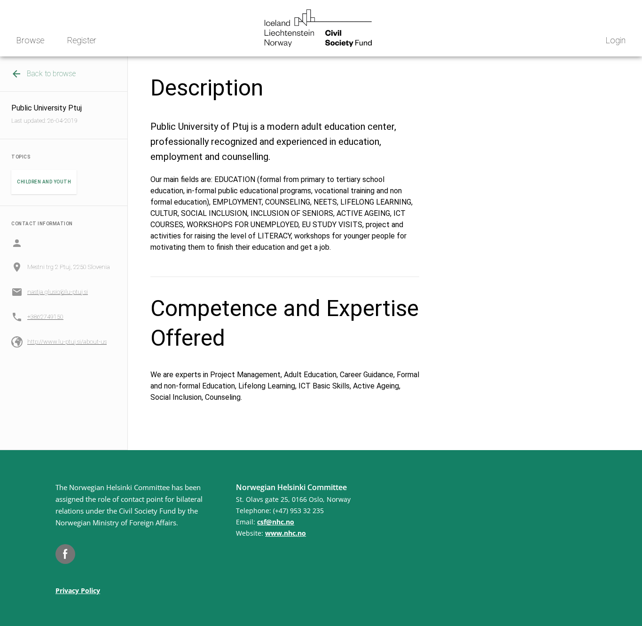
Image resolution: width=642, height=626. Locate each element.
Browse (30, 40)
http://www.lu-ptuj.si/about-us (67, 341)
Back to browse (51, 73)
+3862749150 (45, 316)
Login (616, 40)
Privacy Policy (77, 590)
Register (81, 40)
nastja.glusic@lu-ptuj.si (57, 291)
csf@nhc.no (275, 521)
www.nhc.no (285, 533)
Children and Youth (44, 181)
